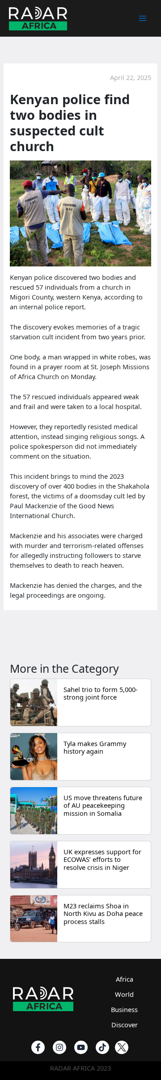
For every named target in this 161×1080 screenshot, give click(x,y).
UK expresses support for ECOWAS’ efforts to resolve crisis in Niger (102, 859)
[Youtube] (81, 1047)
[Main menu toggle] (142, 18)
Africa (124, 979)
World (124, 994)
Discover (124, 1024)
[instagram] (59, 1047)
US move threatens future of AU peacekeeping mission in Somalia (103, 805)
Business (124, 1009)
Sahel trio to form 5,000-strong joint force (101, 693)
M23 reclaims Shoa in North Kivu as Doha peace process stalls (103, 913)
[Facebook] (38, 1047)
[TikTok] (102, 1047)
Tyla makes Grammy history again (95, 747)
